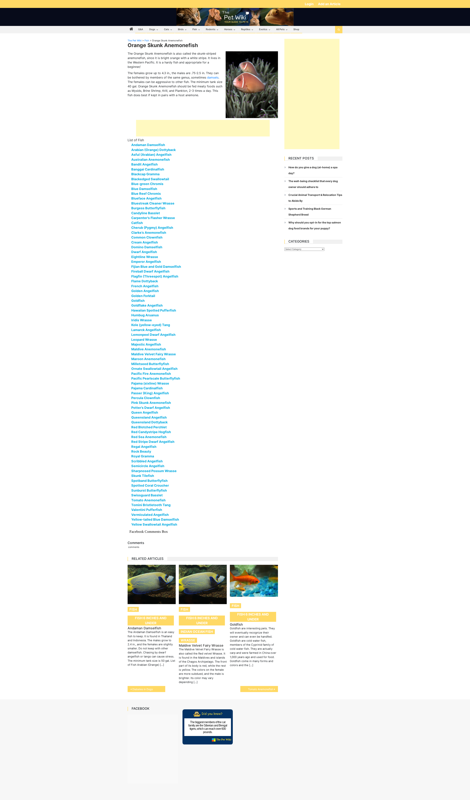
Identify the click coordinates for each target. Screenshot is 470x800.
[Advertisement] (203, 128)
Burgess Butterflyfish (148, 208)
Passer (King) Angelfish (150, 393)
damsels (212, 77)
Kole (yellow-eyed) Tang (150, 325)
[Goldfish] (254, 581)
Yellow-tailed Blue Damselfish (155, 519)
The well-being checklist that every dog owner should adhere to (313, 184)
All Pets (280, 29)
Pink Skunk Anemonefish (151, 403)
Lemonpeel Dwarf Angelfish (153, 335)
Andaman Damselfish (148, 145)
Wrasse (188, 640)
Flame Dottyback (144, 281)
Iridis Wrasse (141, 320)
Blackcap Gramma (145, 174)
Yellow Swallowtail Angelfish (154, 524)
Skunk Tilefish (142, 476)
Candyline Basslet (145, 213)
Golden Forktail (143, 296)
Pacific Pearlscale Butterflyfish (155, 378)
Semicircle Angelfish (147, 466)
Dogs (152, 29)
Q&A (140, 29)
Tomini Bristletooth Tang (151, 505)
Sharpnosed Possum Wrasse (154, 471)
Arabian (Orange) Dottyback (153, 150)
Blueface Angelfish (146, 198)
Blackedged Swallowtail (150, 179)
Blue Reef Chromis (146, 193)
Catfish (137, 223)
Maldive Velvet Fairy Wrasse (153, 354)
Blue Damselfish (144, 189)
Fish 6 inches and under (151, 620)
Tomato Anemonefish (148, 500)
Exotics (263, 29)
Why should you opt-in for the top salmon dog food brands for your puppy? (314, 225)
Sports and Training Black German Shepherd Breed (309, 211)
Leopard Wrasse (144, 340)
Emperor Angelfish (146, 262)
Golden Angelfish (145, 291)
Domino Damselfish (146, 247)
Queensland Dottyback (149, 422)
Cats (166, 29)
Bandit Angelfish (144, 164)
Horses (228, 29)
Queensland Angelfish (149, 417)
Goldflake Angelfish (147, 305)
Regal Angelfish (143, 447)
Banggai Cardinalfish (147, 169)
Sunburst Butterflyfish (149, 490)
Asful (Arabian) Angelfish (151, 155)
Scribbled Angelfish (147, 461)
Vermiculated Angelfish (150, 515)
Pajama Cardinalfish (147, 388)
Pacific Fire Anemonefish (151, 374)
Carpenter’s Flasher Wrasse (153, 218)
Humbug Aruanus (145, 315)
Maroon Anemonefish (148, 359)
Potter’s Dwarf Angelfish (150, 408)
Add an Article (329, 4)
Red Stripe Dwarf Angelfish (152, 442)
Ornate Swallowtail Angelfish (154, 369)
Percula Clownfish (145, 398)
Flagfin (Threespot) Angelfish (154, 276)
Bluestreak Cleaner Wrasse (152, 203)
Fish (194, 29)
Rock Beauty (141, 451)
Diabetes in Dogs (142, 689)
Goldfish (138, 301)
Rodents (210, 29)
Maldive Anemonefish (148, 349)
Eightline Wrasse (144, 257)
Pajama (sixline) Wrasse (150, 383)
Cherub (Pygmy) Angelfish (152, 228)
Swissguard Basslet (147, 495)
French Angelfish (144, 286)
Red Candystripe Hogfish (151, 432)
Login (309, 4)
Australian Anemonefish (150, 159)
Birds (181, 29)
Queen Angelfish (144, 412)
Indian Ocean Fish (197, 632)
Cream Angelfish (144, 242)
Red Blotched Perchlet (149, 427)
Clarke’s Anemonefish (148, 232)
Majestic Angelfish (146, 344)
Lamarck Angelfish (146, 330)
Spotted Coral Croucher (150, 485)
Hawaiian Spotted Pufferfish (153, 310)
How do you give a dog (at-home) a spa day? (312, 170)
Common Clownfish (146, 237)
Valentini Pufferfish (146, 510)
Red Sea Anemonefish (149, 437)
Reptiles (245, 29)
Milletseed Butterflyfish (150, 364)
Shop (296, 29)
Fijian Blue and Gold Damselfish (156, 267)
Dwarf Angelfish (144, 252)
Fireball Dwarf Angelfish (150, 271)
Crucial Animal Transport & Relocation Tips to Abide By (315, 197)
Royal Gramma (142, 456)
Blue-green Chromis (147, 184)
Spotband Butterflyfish (149, 481)
